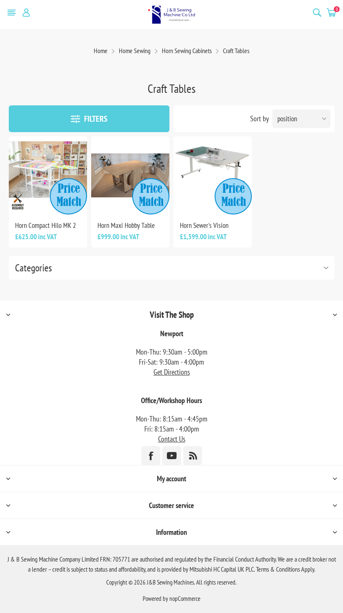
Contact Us (171, 439)
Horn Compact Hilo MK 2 (45, 225)
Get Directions (172, 372)
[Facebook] (150, 455)
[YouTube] (171, 455)
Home (101, 50)
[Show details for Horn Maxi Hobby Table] (130, 175)
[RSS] (192, 455)
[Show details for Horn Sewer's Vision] (213, 175)
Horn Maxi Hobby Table (126, 225)
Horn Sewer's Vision (204, 225)
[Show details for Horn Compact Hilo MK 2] (48, 175)
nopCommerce (184, 599)
